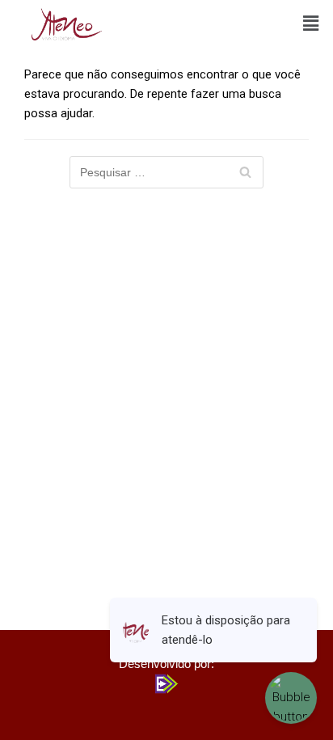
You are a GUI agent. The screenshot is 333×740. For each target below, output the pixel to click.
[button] (311, 23)
